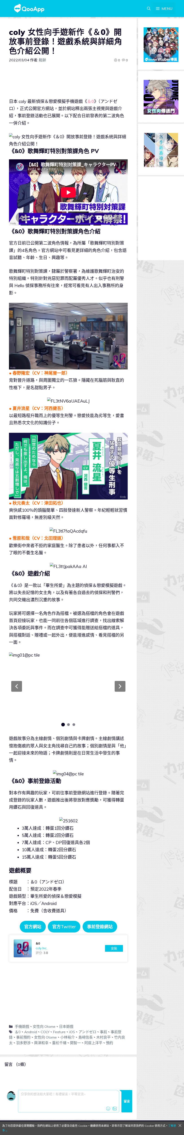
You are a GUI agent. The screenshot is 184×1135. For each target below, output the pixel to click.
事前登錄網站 (100, 926)
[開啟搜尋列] (148, 8)
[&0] (68, 948)
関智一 (75, 1043)
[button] (16, 686)
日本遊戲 (66, 1026)
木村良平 (103, 1037)
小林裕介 (67, 1037)
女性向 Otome (44, 1026)
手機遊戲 (22, 1026)
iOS (72, 1032)
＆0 (18, 1032)
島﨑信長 (85, 1037)
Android (30, 1032)
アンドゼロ (87, 1032)
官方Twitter (64, 926)
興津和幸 (41, 1043)
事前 (103, 1032)
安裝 (114, 948)
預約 (109, 1043)
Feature (59, 1032)
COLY (45, 1032)
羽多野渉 (23, 1043)
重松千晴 (59, 1043)
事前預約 (23, 1037)
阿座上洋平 (93, 1043)
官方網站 (32, 926)
